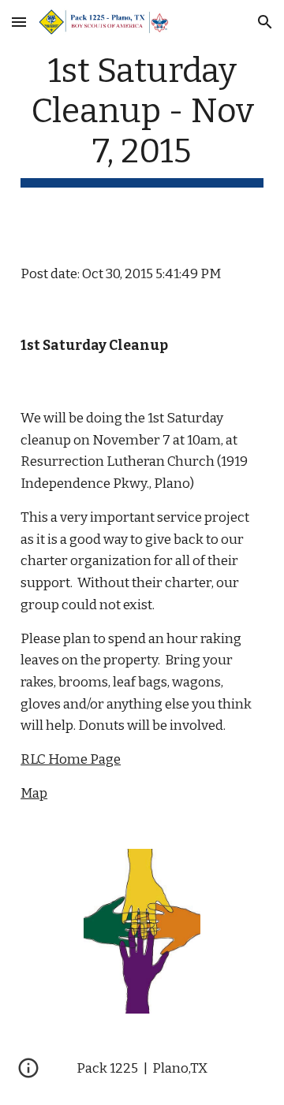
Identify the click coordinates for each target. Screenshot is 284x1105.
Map (34, 793)
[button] (19, 21)
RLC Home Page (71, 759)
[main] (142, 119)
